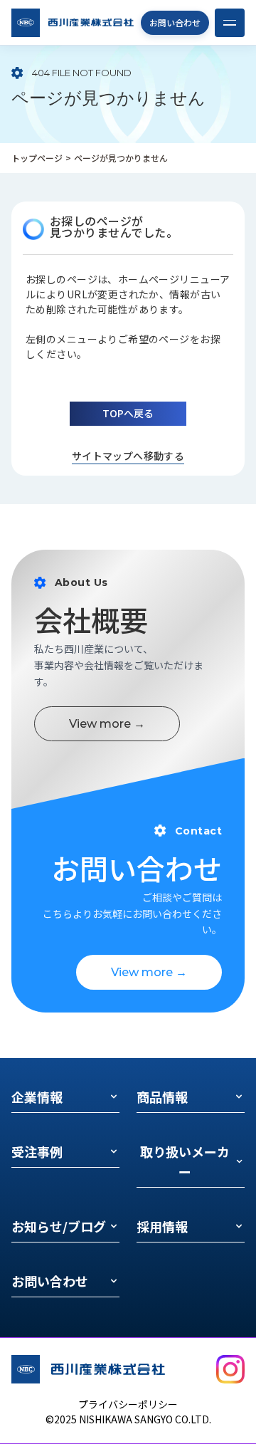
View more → (107, 724)
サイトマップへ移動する (128, 456)
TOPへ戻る (128, 413)
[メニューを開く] (230, 23)
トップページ (37, 158)
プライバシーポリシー (128, 1404)
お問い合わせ (175, 22)
